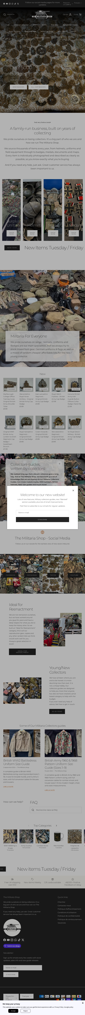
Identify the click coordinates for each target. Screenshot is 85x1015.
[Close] (83, 1002)
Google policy (68, 1007)
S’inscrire (42, 519)
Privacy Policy (59, 1007)
